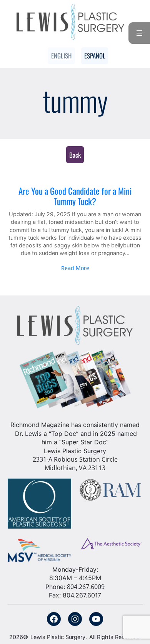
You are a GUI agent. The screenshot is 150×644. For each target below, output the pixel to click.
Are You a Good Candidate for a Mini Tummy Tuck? (75, 196)
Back (75, 155)
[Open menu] (139, 33)
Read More (75, 268)
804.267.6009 (86, 586)
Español (94, 55)
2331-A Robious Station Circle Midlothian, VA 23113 (75, 463)
